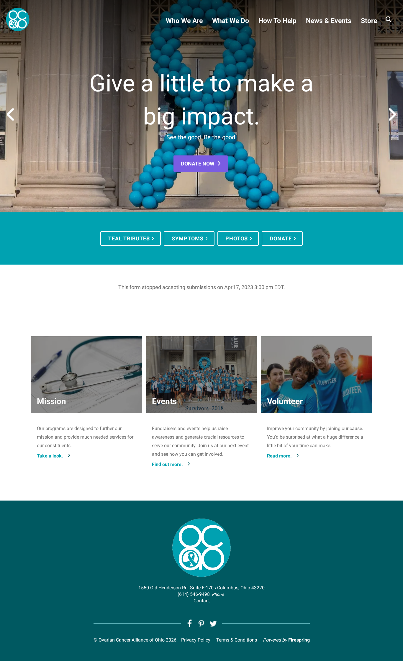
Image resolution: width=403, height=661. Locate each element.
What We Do (230, 21)
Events (164, 401)
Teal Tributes (129, 238)
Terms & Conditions (236, 640)
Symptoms (188, 238)
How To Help (277, 21)
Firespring (299, 640)
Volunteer (285, 401)
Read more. (279, 456)
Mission (51, 401)
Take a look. (50, 456)
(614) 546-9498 (194, 594)
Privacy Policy (195, 640)
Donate (281, 238)
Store (369, 21)
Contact (202, 600)
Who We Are (184, 21)
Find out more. (167, 464)
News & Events (328, 21)
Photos (236, 238)
